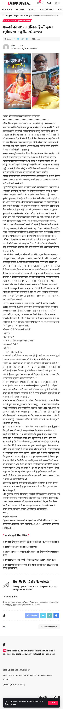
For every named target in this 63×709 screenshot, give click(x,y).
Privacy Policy (34, 701)
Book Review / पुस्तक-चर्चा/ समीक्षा (17, 21)
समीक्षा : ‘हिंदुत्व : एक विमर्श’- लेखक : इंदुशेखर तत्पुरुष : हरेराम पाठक (30, 559)
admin (13, 45)
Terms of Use (10, 704)
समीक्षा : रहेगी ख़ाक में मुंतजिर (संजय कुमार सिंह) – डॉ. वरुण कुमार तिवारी (32, 541)
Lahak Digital (19, 3)
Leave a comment (50, 627)
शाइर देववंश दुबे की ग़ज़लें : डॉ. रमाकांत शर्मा (21, 546)
